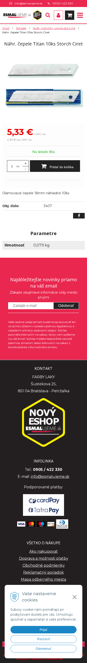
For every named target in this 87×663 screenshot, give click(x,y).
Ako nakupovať (43, 551)
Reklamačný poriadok (43, 572)
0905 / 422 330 (62, 3)
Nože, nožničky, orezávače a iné (54, 28)
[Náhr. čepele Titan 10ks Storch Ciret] (43, 86)
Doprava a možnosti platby (43, 558)
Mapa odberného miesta (43, 579)
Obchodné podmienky (44, 565)
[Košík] (69, 15)
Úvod (5, 28)
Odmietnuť (43, 648)
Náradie (21, 28)
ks (17, 166)
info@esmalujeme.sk (28, 3)
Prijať (43, 630)
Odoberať (66, 306)
